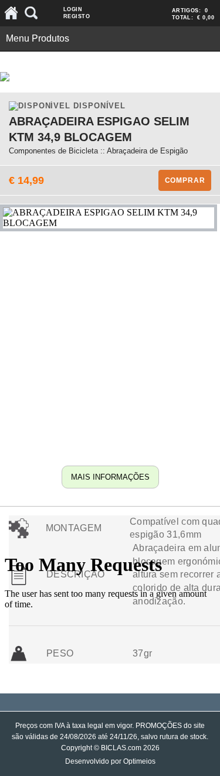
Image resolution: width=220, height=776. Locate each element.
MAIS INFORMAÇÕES (110, 477)
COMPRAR (185, 180)
